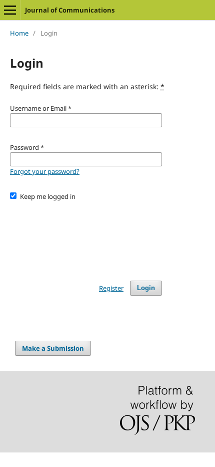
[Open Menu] (10, 10)
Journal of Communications (69, 10)
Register (111, 288)
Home (19, 33)
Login (146, 288)
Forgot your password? (45, 171)
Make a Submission (53, 348)
